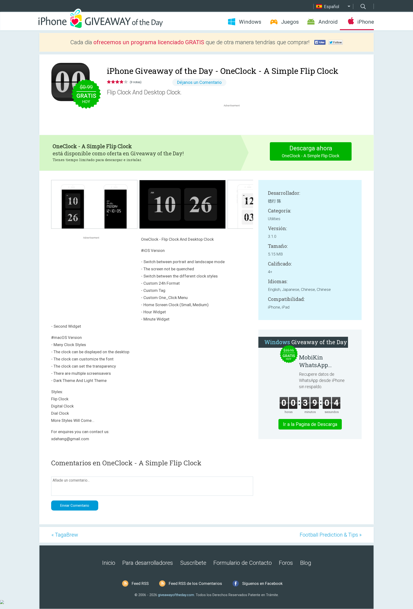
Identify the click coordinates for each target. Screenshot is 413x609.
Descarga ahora (310, 151)
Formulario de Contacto (242, 563)
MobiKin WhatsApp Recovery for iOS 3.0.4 (321, 361)
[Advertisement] (234, 119)
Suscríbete (193, 563)
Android (328, 22)
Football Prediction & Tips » (331, 535)
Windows (250, 22)
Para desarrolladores (147, 563)
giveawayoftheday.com (176, 595)
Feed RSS (140, 583)
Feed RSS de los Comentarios (195, 583)
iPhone (365, 22)
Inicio (108, 563)
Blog (305, 563)
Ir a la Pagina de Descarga (310, 424)
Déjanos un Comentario (199, 82)
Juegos (290, 22)
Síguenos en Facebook (262, 583)
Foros (286, 563)
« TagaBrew (64, 535)
